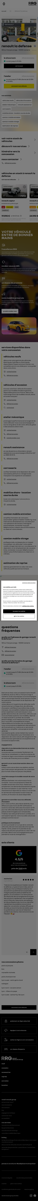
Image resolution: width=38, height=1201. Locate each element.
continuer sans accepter (29, 582)
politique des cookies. (28, 606)
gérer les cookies (19, 616)
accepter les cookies (19, 611)
